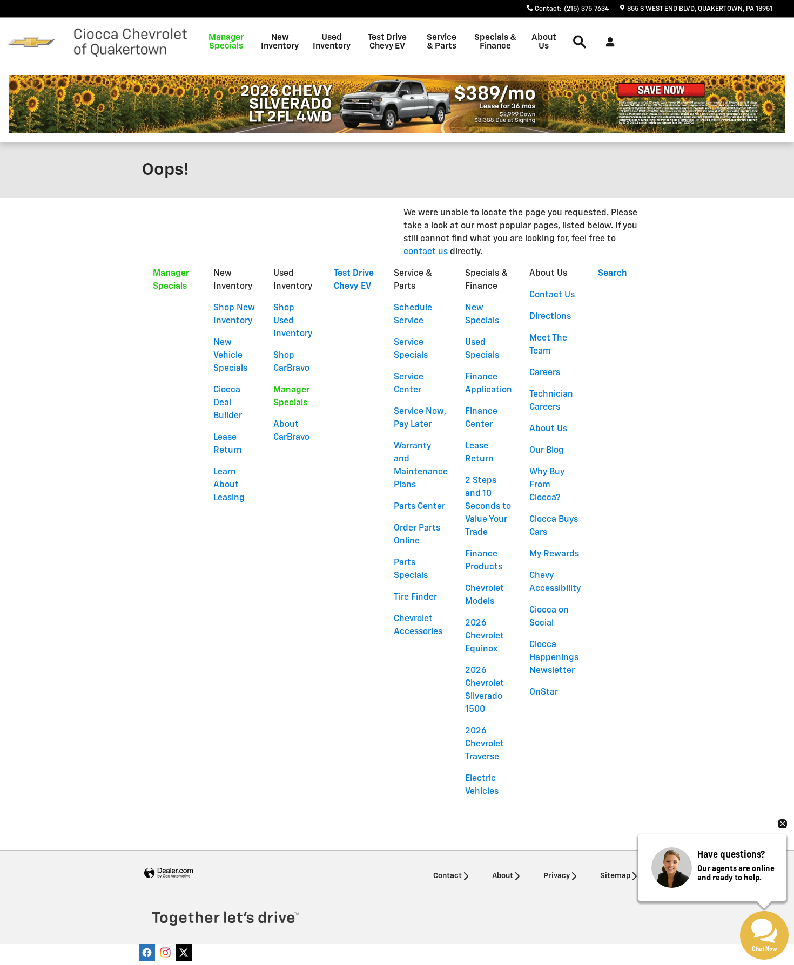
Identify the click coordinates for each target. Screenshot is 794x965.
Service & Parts (441, 41)
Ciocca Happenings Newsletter (553, 658)
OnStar (543, 692)
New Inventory (280, 41)
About (502, 876)
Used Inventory (332, 41)
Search (612, 273)
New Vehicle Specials (230, 355)
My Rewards (554, 554)
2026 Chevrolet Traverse (484, 744)
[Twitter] (184, 952)
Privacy (556, 876)
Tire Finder (415, 597)
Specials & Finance (495, 41)
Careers (544, 373)
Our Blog (546, 450)
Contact (447, 876)
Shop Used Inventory (292, 321)
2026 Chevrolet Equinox (484, 636)
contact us (425, 252)
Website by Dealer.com (168, 873)
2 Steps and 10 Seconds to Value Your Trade (488, 507)
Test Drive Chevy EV (387, 41)
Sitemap (615, 876)
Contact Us (552, 295)
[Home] (31, 42)
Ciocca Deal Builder (227, 403)
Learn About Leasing (229, 485)
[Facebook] (147, 952)
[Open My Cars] (607, 42)
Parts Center (419, 506)
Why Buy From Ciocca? (546, 485)
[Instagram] (165, 952)
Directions (550, 316)
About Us (543, 41)
